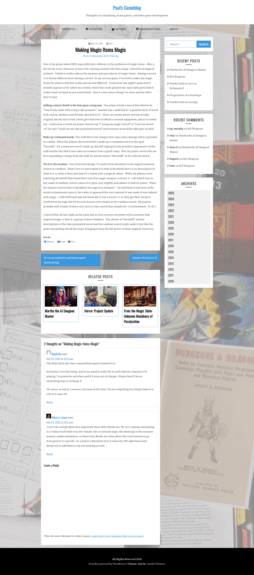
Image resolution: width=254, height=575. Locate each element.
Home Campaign (93, 55)
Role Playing (110, 55)
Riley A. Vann (59, 417)
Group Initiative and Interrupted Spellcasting (64, 260)
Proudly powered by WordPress (107, 563)
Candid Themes (155, 563)
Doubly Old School (143, 257)
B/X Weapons (177, 76)
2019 (171, 228)
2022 (171, 210)
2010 (171, 281)
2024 (171, 199)
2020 (171, 222)
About (174, 29)
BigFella (56, 353)
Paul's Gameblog (127, 7)
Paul (110, 43)
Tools (47, 29)
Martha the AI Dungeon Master (188, 69)
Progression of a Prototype (185, 95)
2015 (171, 252)
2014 (171, 257)
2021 (171, 216)
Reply (49, 402)
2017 (170, 240)
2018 (171, 234)
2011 (170, 275)
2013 (171, 263)
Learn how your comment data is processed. (117, 536)
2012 (171, 269)
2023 (171, 204)
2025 (171, 193)
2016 (171, 246)
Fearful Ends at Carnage (184, 102)
